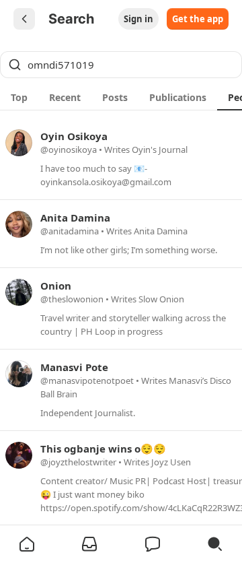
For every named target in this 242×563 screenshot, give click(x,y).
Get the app (197, 19)
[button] (27, 544)
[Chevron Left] (24, 19)
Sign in (138, 19)
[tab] (19, 97)
